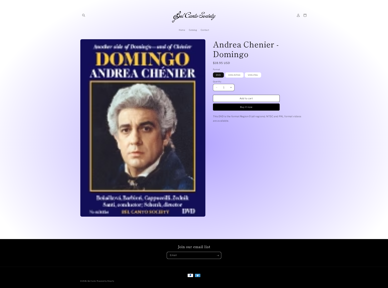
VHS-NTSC (236, 75)
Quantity (217, 81)
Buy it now (246, 107)
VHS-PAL (254, 75)
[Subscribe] (217, 255)
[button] (83, 15)
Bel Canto (92, 281)
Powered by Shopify (105, 281)
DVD (218, 74)
